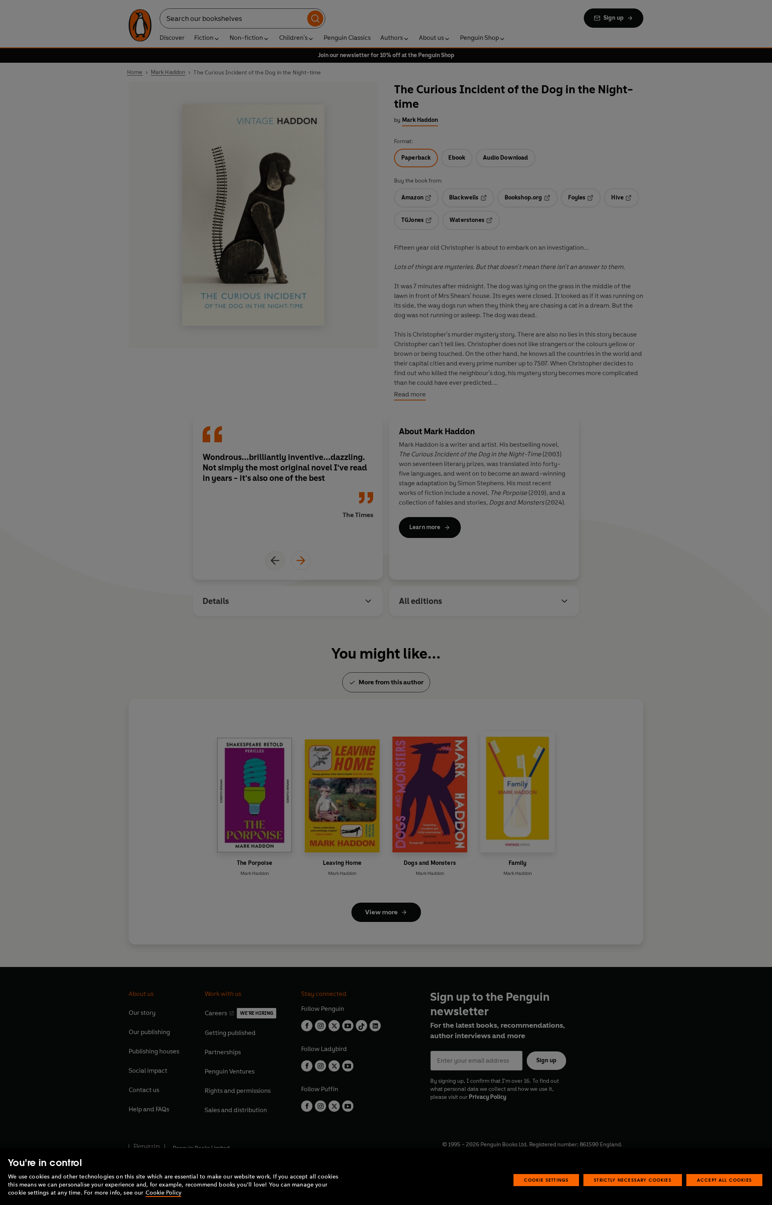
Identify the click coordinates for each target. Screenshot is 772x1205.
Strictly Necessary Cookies (632, 1180)
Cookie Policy (163, 1192)
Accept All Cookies (724, 1180)
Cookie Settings (546, 1180)
